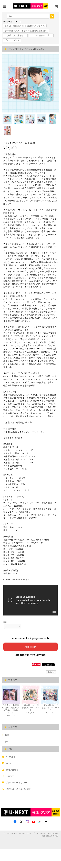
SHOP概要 (11, 757)
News (8, 763)
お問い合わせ (12, 769)
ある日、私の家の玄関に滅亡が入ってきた (25, 25)
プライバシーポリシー (16, 782)
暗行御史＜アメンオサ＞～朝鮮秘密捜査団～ (26, 30)
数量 (5, 622)
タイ (7, 741)
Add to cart (30, 646)
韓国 (7, 735)
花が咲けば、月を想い (15, 35)
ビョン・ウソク (12, 40)
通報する (51, 672)
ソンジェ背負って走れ (41, 35)
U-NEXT (10, 776)
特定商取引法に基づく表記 (18, 789)
